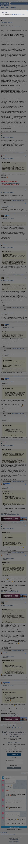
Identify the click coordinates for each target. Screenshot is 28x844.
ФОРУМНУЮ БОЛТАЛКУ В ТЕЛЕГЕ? (18, 14)
